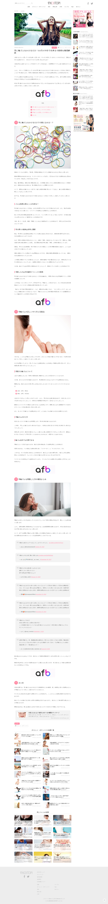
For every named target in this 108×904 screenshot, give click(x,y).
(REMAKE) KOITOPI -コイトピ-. (56, 900)
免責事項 (39, 879)
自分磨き (23, 11)
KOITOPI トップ (41, 872)
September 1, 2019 (39, 631)
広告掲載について (41, 881)
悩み (72, 6)
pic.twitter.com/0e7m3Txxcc (56, 542)
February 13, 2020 (35, 577)
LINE (61, 6)
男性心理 (55, 6)
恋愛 (29, 6)
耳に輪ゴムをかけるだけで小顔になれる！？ (44, 107)
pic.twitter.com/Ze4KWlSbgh (45, 555)
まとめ (34, 115)
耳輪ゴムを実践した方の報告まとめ (42, 112)
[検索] (31, 3)
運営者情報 (39, 877)
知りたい (78, 6)
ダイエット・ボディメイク (38, 6)
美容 (49, 6)
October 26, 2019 (39, 547)
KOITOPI (16, 11)
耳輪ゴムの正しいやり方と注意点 (41, 109)
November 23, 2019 (41, 594)
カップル (67, 6)
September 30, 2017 (46, 559)
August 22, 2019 (45, 649)
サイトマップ (40, 874)
